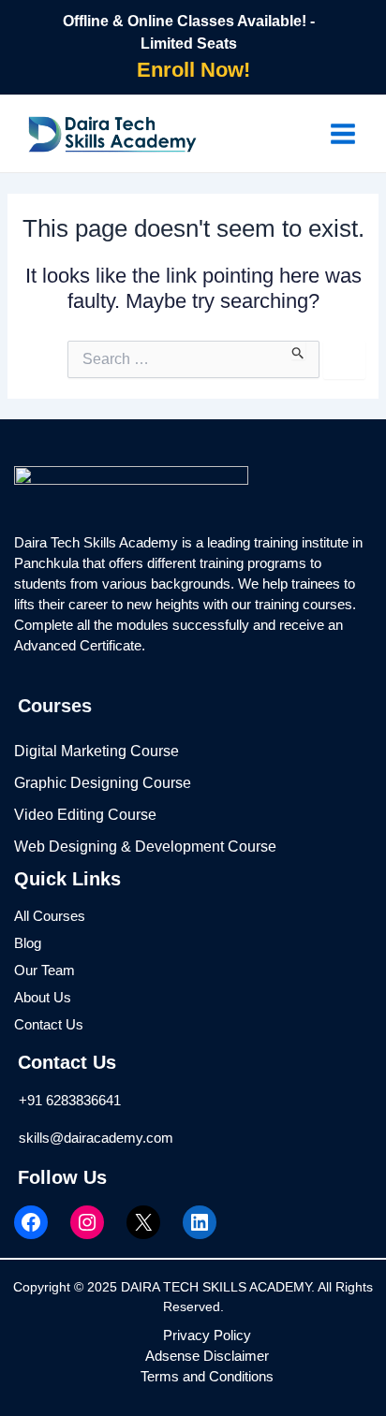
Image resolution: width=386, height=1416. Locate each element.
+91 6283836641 (70, 1100)
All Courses (49, 916)
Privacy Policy (207, 1335)
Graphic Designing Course (102, 783)
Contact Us (48, 1024)
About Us (42, 997)
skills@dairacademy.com (96, 1138)
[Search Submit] (298, 350)
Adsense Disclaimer (207, 1356)
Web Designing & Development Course (145, 846)
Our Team (44, 970)
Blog (27, 943)
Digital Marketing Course (96, 751)
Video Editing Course (85, 815)
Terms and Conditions (207, 1376)
